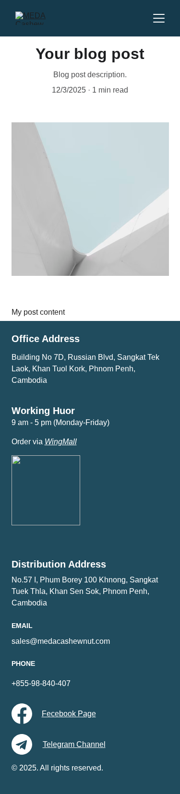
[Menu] (159, 18)
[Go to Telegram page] (22, 744)
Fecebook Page (69, 714)
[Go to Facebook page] (22, 713)
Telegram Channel (74, 744)
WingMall (61, 442)
